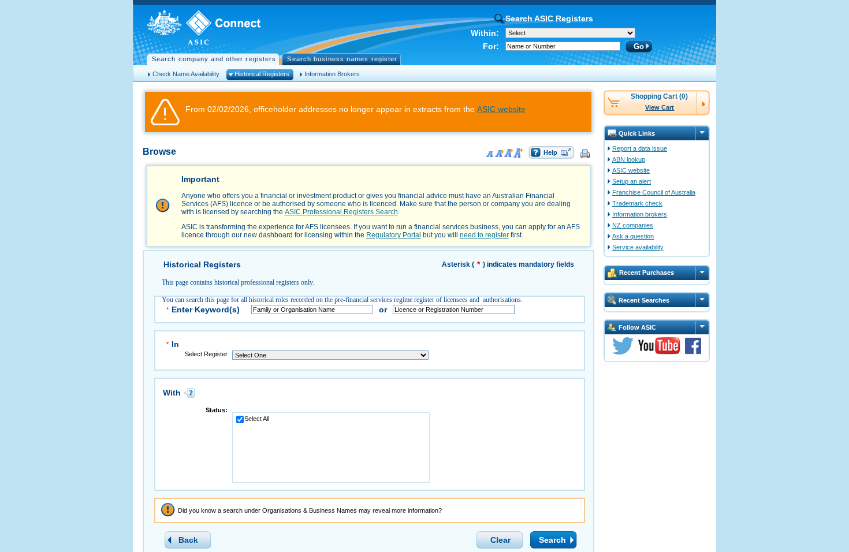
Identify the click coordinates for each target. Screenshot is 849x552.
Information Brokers (332, 73)
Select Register (206, 353)
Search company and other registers (214, 58)
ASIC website (501, 109)
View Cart (659, 107)
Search (552, 539)
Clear (500, 539)
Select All (256, 418)
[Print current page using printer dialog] (586, 153)
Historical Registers (261, 73)
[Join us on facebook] (693, 352)
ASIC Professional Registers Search (341, 212)
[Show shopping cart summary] (702, 102)
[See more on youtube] (659, 352)
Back (188, 539)
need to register (484, 235)
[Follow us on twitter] (623, 352)
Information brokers (639, 214)
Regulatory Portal (393, 235)
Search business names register (342, 58)
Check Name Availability (185, 73)
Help (550, 152)
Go (639, 46)
